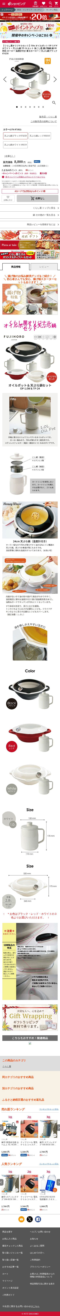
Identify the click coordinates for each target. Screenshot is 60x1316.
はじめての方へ (37, 1253)
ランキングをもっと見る (49, 1109)
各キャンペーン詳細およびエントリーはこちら (25, 177)
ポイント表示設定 (10, 1288)
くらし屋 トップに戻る (44, 208)
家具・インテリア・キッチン (29, 10)
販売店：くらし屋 (48, 117)
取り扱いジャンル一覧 (12, 1253)
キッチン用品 (52, 10)
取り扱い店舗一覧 (10, 1260)
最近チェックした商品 (12, 1246)
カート (5, 1274)
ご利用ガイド (8, 1295)
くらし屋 (6, 1066)
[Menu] (4, 4)
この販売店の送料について (44, 121)
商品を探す (7, 1232)
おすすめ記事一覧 (10, 1267)
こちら (36, 1306)
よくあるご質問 (37, 1246)
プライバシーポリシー (40, 1267)
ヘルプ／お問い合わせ (40, 1232)
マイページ (7, 1281)
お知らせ (34, 1239)
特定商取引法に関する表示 (42, 1284)
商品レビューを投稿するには (41, 224)
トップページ (7, 10)
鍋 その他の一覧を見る (44, 215)
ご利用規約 (35, 1260)
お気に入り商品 (9, 1239)
